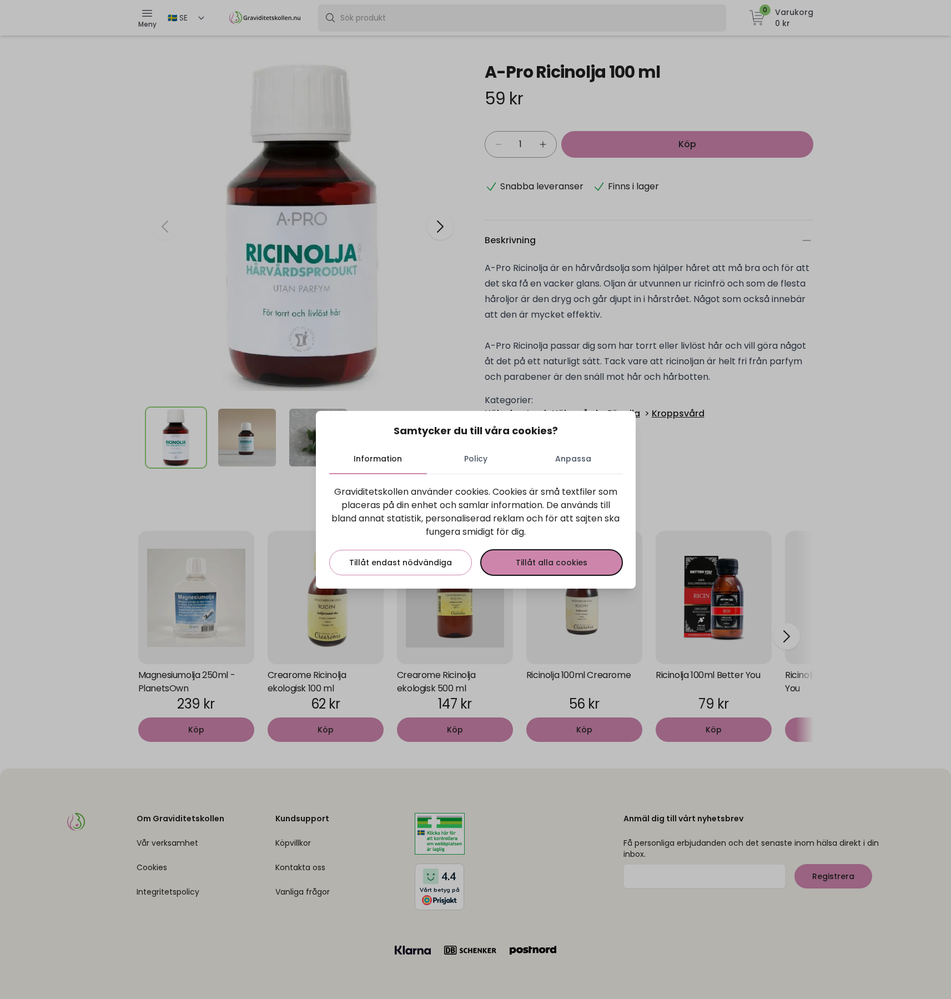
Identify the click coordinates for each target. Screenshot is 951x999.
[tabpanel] (475, 530)
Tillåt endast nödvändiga (400, 562)
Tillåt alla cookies (551, 562)
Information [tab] (378, 458)
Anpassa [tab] (573, 458)
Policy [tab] (475, 458)
